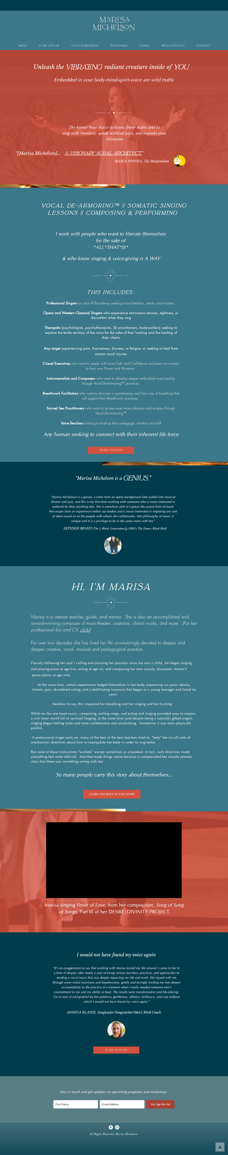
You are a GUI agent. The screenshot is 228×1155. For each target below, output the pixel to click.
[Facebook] (111, 1127)
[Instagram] (117, 1127)
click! (85, 630)
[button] (22, 45)
